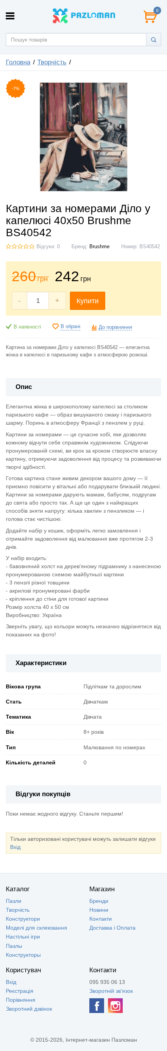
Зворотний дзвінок (29, 1009)
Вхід (15, 847)
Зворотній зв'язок (111, 991)
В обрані (70, 326)
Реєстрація (19, 991)
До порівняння (115, 327)
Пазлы (14, 946)
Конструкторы (23, 955)
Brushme (99, 246)
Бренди (98, 901)
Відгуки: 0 (48, 246)
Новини (98, 910)
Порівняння (20, 1000)
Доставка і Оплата (112, 928)
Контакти (100, 919)
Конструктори (23, 919)
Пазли (13, 901)
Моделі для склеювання (36, 928)
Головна (18, 62)
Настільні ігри (23, 936)
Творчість (51, 62)
